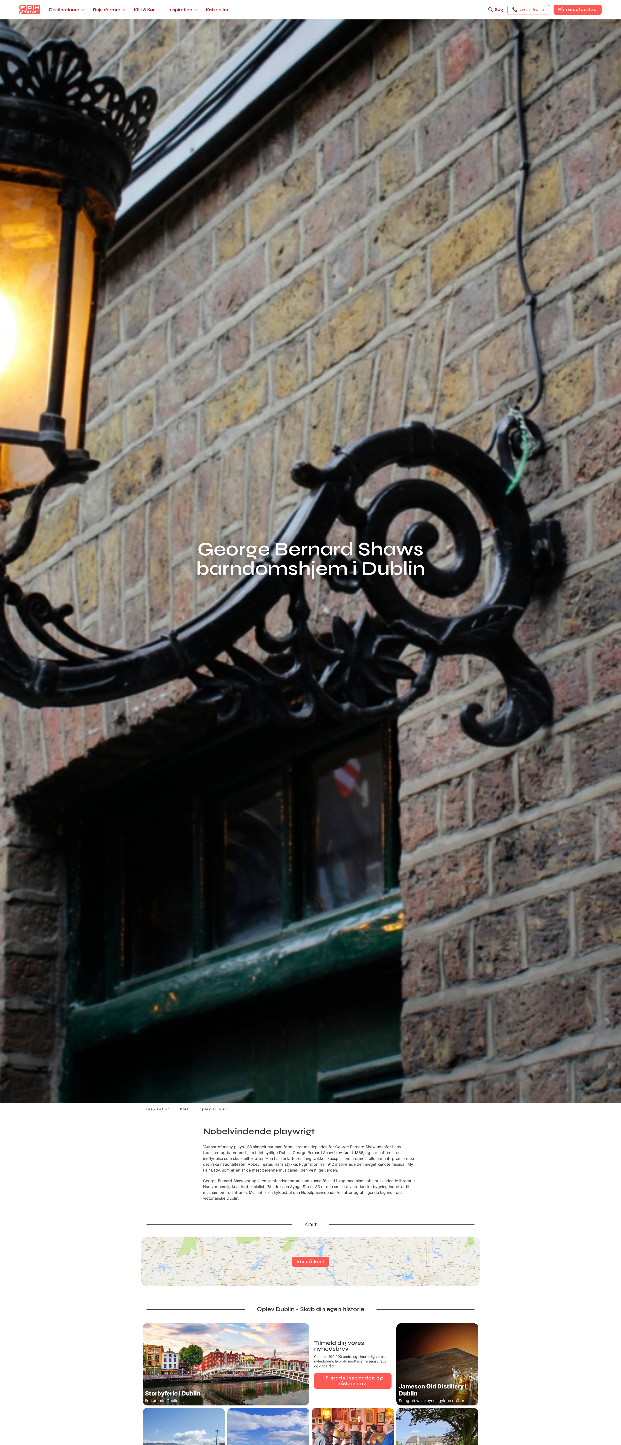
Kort (184, 1109)
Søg (499, 9)
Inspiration (158, 1109)
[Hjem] (29, 9)
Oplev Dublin (213, 1109)
